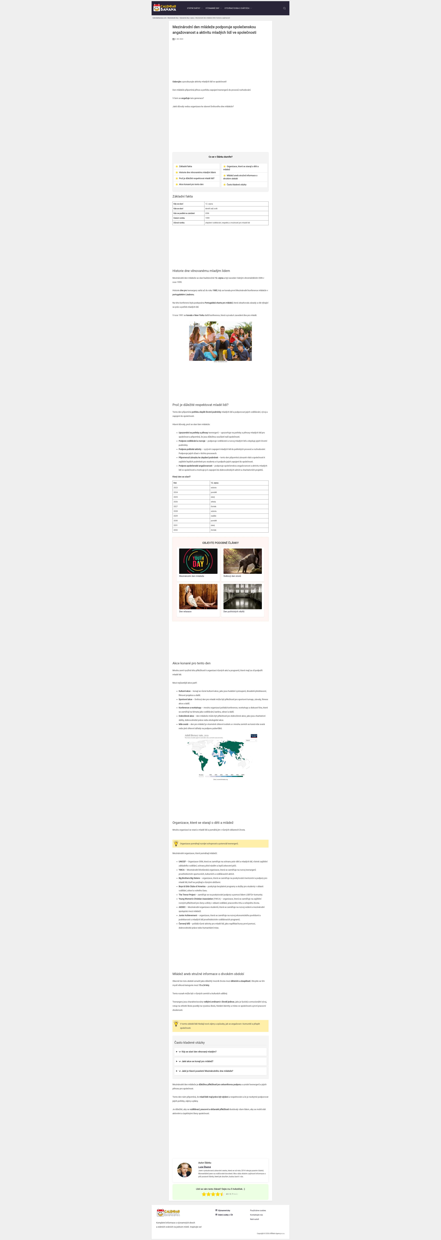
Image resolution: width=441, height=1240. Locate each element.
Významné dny (212, 8)
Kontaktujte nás (256, 1215)
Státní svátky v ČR (225, 1215)
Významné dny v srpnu (187, 18)
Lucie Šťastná (204, 1167)
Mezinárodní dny (173, 18)
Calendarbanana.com (159, 18)
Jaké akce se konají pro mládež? (197, 1061)
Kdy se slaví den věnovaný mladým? (199, 1051)
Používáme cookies (258, 1210)
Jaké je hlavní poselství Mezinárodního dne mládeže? (207, 1071)
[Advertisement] (220, 59)
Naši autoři (254, 1219)
